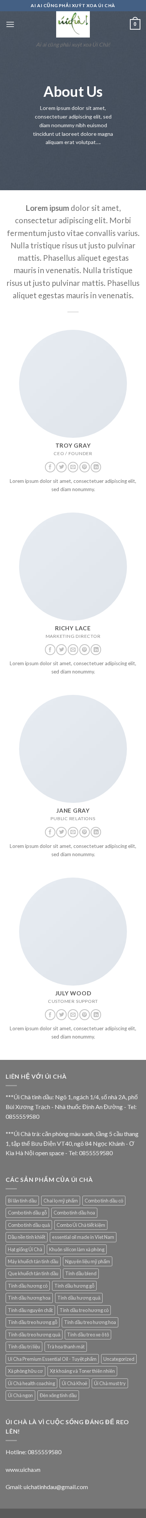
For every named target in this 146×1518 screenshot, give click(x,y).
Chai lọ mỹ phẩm (60, 1201)
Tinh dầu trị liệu (24, 1347)
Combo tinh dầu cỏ (104, 1201)
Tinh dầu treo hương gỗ (32, 1322)
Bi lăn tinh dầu (22, 1201)
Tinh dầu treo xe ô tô (88, 1335)
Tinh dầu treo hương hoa (90, 1322)
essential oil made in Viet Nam (83, 1237)
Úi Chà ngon (20, 1395)
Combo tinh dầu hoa (74, 1213)
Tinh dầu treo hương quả (34, 1335)
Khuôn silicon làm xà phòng (76, 1249)
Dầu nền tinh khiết (26, 1237)
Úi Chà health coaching (31, 1383)
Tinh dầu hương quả (78, 1298)
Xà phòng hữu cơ (25, 1371)
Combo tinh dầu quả (29, 1225)
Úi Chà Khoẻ (74, 1383)
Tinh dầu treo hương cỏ (84, 1310)
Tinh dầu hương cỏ (28, 1286)
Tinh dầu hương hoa (29, 1298)
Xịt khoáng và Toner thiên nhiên (82, 1371)
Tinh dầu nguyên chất (30, 1310)
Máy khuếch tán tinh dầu (33, 1261)
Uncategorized (118, 1359)
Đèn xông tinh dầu (58, 1395)
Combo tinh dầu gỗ (27, 1213)
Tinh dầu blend (81, 1273)
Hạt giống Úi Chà (25, 1249)
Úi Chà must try (110, 1383)
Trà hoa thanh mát (66, 1347)
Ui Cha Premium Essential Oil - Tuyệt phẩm (52, 1359)
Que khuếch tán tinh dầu (33, 1273)
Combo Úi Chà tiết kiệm (81, 1225)
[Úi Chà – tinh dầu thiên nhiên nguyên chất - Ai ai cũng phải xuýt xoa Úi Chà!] (73, 24)
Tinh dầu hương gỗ (74, 1286)
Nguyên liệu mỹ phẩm (87, 1261)
